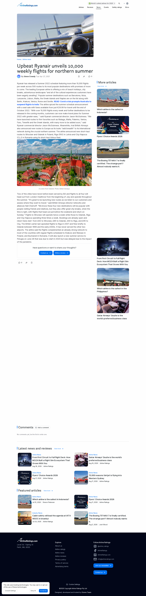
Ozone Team (86, 592)
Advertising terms (61, 566)
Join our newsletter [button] (102, 565)
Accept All (43, 590)
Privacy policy (60, 559)
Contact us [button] (44, 253)
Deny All (33, 590)
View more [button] (100, 86)
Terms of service (61, 563)
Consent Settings (10, 590)
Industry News (37, 513)
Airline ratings (60, 549)
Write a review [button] (60, 253)
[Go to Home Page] (27, 5)
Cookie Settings (74, 584)
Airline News (36, 455)
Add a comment (43, 427)
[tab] (81, 7)
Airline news (27, 59)
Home (19, 59)
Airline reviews (60, 556)
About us (58, 546)
